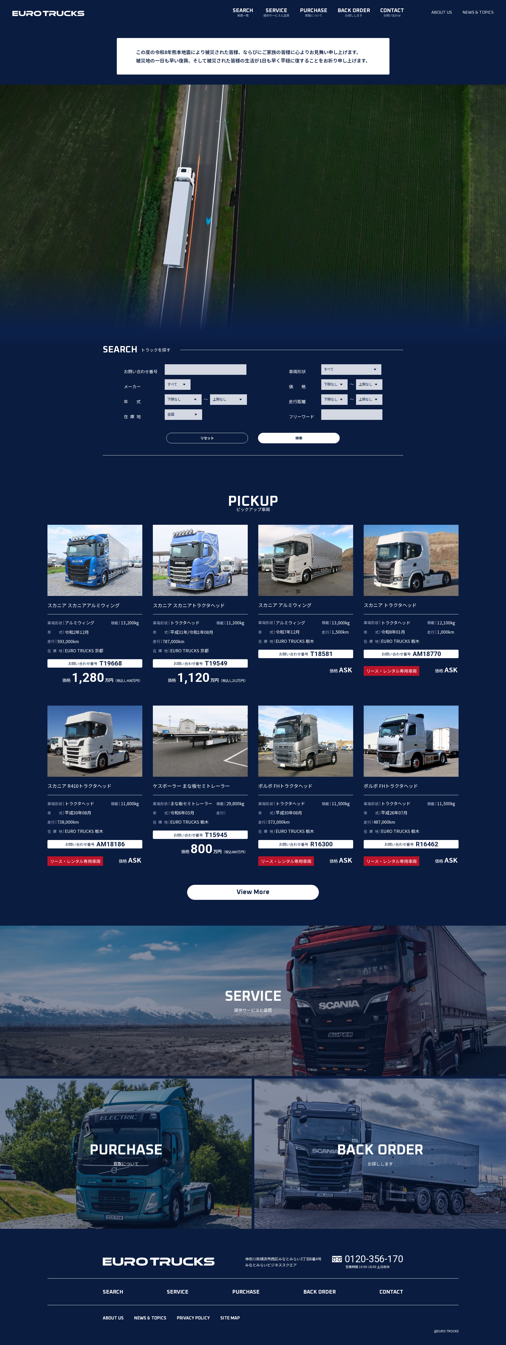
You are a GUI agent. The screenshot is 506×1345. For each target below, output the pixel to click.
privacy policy (193, 1318)
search (243, 12)
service (276, 12)
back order (354, 12)
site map (230, 1318)
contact (392, 12)
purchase (313, 12)
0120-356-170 (374, 1259)
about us (441, 12)
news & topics (478, 12)
